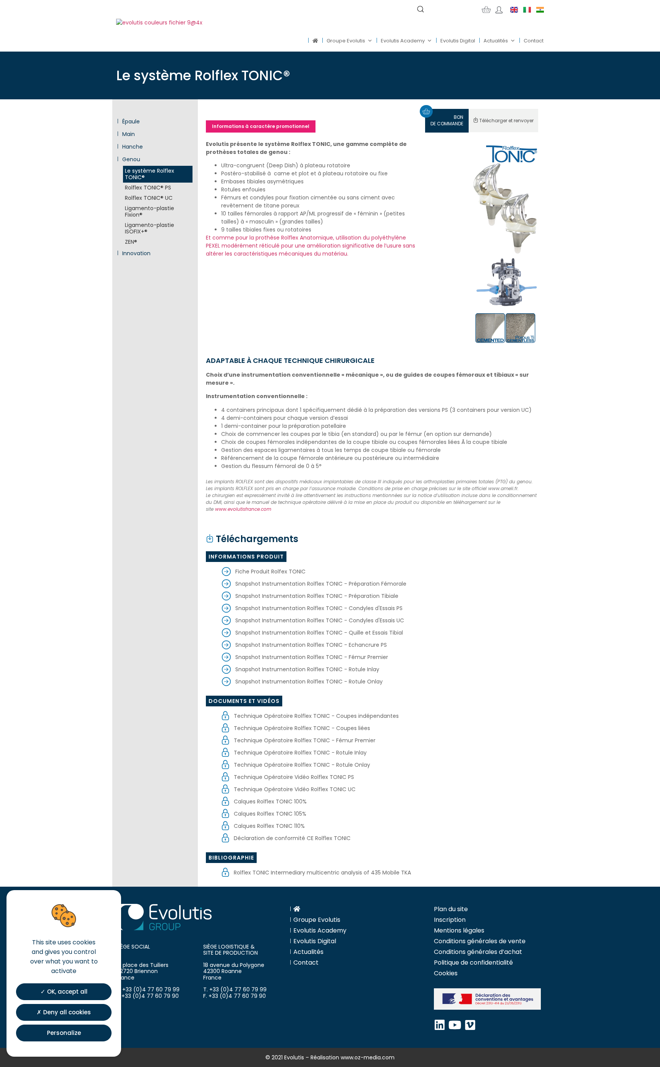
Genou (130, 159)
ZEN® (131, 242)
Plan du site (451, 909)
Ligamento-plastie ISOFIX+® (149, 228)
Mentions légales (459, 930)
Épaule (130, 121)
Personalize (64, 1032)
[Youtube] (455, 1025)
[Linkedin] (439, 1025)
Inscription (450, 919)
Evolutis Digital (457, 40)
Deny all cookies (66, 1012)
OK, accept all (66, 991)
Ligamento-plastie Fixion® (149, 211)
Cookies (446, 973)
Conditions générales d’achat (478, 951)
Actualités (496, 40)
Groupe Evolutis (346, 40)
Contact (534, 40)
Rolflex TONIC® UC (149, 198)
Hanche (132, 147)
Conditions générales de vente (480, 941)
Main (128, 134)
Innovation (135, 253)
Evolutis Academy (403, 40)
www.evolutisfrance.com (243, 509)
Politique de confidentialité (473, 962)
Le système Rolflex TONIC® (149, 174)
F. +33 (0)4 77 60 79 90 (147, 996)
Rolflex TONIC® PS (148, 187)
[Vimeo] (470, 1025)
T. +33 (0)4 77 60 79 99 (148, 989)
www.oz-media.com (368, 1057)
